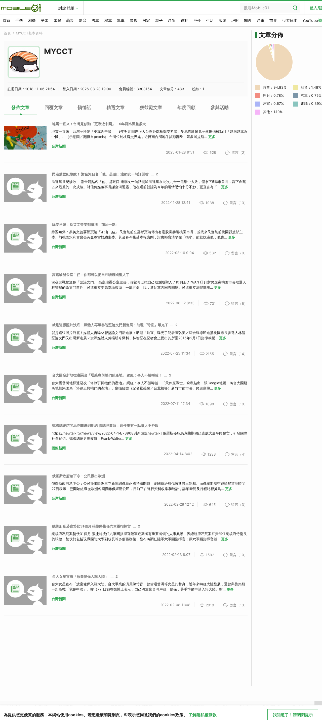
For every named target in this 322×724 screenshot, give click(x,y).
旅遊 (222, 20)
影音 (83, 20)
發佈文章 (20, 107)
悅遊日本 (289, 20)
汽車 (95, 20)
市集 (273, 20)
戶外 (197, 20)
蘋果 (70, 20)
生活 (210, 20)
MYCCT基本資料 (29, 33)
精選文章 (115, 107)
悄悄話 (84, 107)
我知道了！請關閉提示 (293, 714)
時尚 (171, 20)
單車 (121, 20)
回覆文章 (54, 107)
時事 (260, 20)
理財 (235, 20)
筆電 (44, 20)
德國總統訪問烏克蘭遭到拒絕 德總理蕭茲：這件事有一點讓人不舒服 (105, 425)
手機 (19, 20)
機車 (108, 20)
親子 (159, 20)
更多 (211, 136)
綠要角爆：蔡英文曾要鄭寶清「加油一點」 (85, 224)
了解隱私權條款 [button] (202, 714)
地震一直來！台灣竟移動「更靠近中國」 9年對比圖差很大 (99, 124)
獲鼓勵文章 (151, 107)
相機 (32, 20)
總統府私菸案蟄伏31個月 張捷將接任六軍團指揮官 (91, 526)
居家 (146, 20)
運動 (184, 20)
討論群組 (66, 8)
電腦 (57, 20)
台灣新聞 (59, 146)
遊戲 (133, 20)
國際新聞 (59, 448)
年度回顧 (186, 107)
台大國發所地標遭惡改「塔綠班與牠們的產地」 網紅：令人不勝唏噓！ (107, 375)
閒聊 (248, 20)
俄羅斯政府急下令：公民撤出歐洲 (78, 476)
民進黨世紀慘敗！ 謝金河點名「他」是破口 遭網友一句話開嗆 (100, 174)
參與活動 (220, 107)
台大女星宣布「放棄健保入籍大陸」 (80, 576)
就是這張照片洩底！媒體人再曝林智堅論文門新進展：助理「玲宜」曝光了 (110, 325)
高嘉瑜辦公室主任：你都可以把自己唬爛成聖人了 (91, 274)
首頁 (6, 20)
